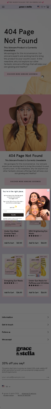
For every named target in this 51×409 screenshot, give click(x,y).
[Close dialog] (48, 190)
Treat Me (13, 215)
